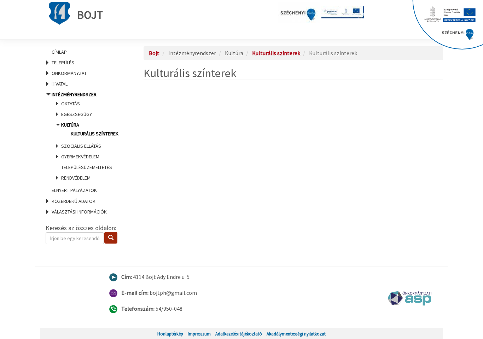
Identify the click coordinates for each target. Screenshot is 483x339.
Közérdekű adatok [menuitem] (73, 201)
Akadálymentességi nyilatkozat (296, 334)
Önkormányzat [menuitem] (69, 73)
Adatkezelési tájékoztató (238, 334)
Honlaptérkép (170, 334)
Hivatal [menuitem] (60, 84)
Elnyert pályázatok (74, 190)
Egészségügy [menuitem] (76, 114)
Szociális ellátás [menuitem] (81, 146)
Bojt (90, 15)
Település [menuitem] (63, 62)
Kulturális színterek (94, 133)
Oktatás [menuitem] (70, 103)
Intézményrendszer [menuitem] (85, 136)
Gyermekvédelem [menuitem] (80, 156)
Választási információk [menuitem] (79, 212)
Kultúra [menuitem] (89, 129)
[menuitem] (86, 52)
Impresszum (199, 334)
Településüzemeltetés (86, 167)
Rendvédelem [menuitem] (76, 178)
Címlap (59, 52)
